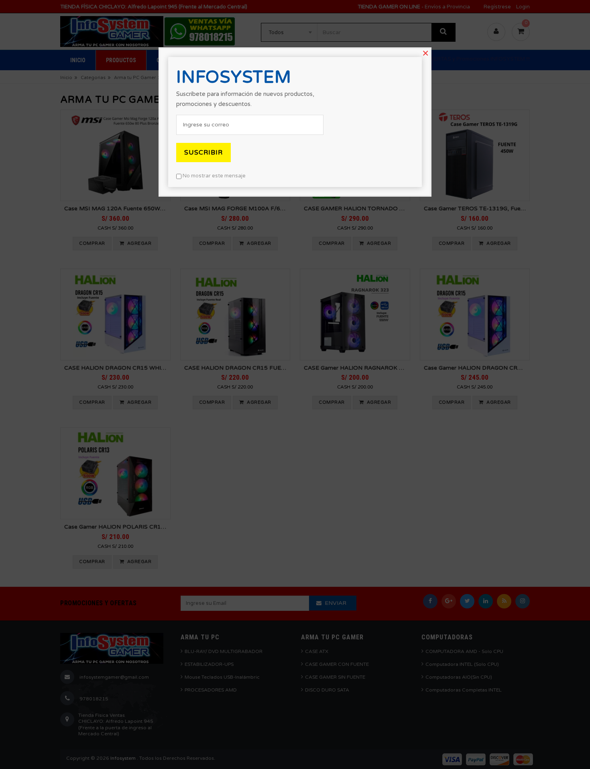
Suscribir (203, 153)
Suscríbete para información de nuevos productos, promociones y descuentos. (245, 99)
